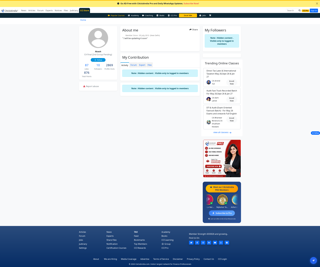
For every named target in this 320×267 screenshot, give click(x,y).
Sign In (314, 10)
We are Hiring (110, 259)
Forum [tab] (133, 65)
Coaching (149, 15)
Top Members (140, 244)
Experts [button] (49, 10)
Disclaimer (178, 259)
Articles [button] (31, 10)
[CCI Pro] (222, 158)
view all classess (221, 132)
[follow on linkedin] (209, 243)
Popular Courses (118, 15)
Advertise (144, 259)
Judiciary (83, 244)
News (109, 232)
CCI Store (84, 10)
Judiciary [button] (74, 10)
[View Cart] (211, 15)
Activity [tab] (124, 65)
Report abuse (92, 86)
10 (98, 65)
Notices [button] (58, 10)
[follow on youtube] (215, 243)
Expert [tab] (142, 65)
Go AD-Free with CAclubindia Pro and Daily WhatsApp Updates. (159, 3)
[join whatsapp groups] (221, 243)
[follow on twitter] (191, 243)
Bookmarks (139, 240)
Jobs (204, 15)
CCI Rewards (140, 248)
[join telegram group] (227, 243)
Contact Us (209, 259)
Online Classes (222, 63)
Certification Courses (116, 248)
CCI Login (222, 259)
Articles (82, 232)
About (96, 259)
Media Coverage (128, 259)
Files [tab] (150, 65)
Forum (82, 236)
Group (167, 244)
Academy (135, 15)
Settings (83, 248)
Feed (136, 236)
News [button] (23, 10)
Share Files (111, 240)
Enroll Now (231, 82)
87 (86, 65)
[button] (299, 10)
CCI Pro (174, 15)
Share (195, 29)
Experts (110, 236)
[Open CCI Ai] (313, 260)
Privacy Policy (193, 259)
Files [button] (66, 10)
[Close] (317, 3)
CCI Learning (168, 240)
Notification (112, 244)
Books (162, 15)
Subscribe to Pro (224, 213)
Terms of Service (161, 259)
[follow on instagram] (203, 243)
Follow (99, 60)
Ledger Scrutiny (188, 15)
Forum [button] (40, 10)
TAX (136, 232)
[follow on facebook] (197, 243)
